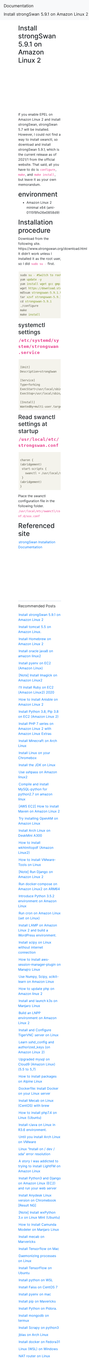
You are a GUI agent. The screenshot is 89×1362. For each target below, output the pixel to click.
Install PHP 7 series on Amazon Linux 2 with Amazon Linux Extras (35, 728)
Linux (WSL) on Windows (38, 1349)
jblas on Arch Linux (33, 1335)
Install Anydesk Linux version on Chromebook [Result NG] (37, 1200)
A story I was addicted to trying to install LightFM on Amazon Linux (39, 1166)
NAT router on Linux (34, 1356)
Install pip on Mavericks (37, 1301)
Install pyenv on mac (35, 1294)
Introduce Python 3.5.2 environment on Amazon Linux (37, 901)
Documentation (19, 5)
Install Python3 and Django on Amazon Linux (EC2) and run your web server (39, 1183)
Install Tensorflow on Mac (39, 1249)
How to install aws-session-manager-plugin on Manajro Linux (39, 964)
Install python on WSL (36, 1280)
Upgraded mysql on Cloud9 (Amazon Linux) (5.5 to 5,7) (36, 1064)
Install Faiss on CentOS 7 (38, 1287)
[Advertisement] (39, 87)
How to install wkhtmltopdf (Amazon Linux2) (35, 847)
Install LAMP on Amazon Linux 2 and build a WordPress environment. (37, 930)
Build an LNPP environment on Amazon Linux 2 (37, 1018)
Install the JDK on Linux (37, 765)
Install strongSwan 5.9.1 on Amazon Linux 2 (46, 14)
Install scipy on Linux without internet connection (34, 947)
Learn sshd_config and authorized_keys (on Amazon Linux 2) (36, 1047)
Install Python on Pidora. (38, 1308)
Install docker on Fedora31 (39, 1342)
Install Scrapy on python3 (39, 1327)
